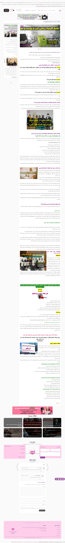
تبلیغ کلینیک (46, 206)
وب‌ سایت (43, 504)
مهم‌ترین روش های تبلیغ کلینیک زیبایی (12, 52)
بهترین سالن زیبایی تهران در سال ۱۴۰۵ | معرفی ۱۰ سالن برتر (52, 425)
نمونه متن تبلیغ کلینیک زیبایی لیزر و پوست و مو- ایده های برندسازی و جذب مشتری (11, 42)
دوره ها (42, 10)
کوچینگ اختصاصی (13, 66)
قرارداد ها (39, 10)
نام (44, 497)
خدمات (46, 10)
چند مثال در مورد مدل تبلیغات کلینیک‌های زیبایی (11, 49)
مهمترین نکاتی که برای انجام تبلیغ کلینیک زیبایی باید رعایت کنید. (11, 48)
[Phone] (63, 479)
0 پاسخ (16, 55)
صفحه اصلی (53, 10)
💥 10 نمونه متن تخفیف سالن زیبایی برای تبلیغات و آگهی (33, 436)
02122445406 (11, 10)
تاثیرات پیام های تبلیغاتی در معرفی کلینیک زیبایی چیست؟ (11, 45)
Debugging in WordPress (39, 4)
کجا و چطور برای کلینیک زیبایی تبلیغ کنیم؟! (11, 51)
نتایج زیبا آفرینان (27, 10)
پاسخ (41, 471)
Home (58, 21)
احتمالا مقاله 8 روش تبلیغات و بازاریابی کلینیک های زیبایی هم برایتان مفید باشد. (40, 335)
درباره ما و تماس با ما (33, 10)
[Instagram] (39, 49)
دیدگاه (44, 486)
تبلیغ (35, 138)
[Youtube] (13, 533)
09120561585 (11, 11)
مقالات (49, 10)
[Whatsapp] (41, 49)
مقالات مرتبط (15, 53)
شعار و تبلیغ (48, 347)
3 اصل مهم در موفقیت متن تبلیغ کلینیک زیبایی (11, 43)
